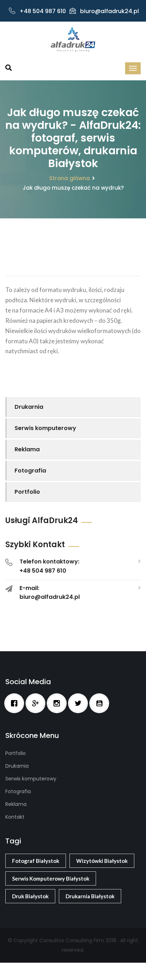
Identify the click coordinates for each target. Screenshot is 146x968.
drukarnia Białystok (90, 896)
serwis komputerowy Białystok (50, 878)
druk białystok (30, 896)
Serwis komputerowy (45, 428)
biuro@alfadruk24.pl (109, 11)
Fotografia (30, 470)
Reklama (27, 449)
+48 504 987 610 (42, 11)
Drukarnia (29, 407)
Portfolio (27, 492)
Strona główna (69, 178)
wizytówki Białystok (102, 861)
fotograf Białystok (35, 861)
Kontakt (14, 816)
